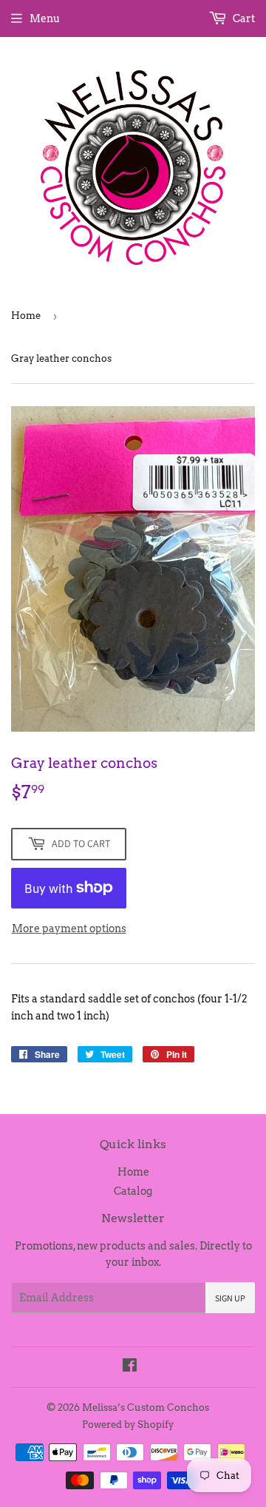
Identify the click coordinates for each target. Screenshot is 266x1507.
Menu (45, 18)
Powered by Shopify (128, 1424)
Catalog (133, 1191)
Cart (243, 18)
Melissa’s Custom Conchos (145, 1407)
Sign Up (230, 1298)
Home (26, 315)
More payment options (69, 928)
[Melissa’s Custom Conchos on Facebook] (129, 1367)
